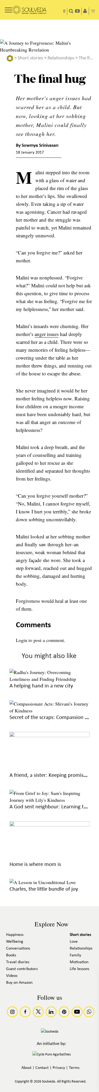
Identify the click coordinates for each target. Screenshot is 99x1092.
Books (11, 955)
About (26, 1068)
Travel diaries (17, 962)
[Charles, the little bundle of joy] (43, 882)
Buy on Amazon (19, 983)
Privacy (59, 1068)
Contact (42, 1068)
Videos (11, 976)
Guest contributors (22, 969)
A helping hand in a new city (41, 686)
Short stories (30, 58)
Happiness (14, 935)
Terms (74, 1068)
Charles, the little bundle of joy (44, 889)
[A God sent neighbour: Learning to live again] (50, 800)
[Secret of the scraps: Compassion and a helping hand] (50, 710)
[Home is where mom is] (50, 824)
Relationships (61, 58)
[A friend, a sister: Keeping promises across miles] (50, 735)
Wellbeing (14, 942)
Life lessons (79, 969)
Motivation (79, 962)
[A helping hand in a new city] (50, 679)
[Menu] (8, 8)
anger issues (47, 334)
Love (74, 942)
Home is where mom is (35, 864)
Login (21, 640)
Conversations (18, 948)
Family (75, 955)
